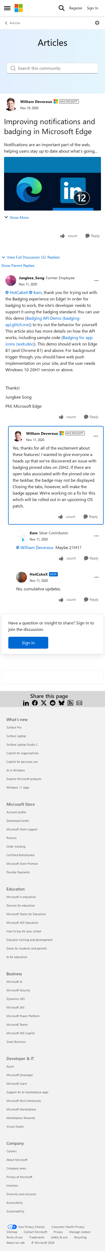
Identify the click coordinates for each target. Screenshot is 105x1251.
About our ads (15, 1243)
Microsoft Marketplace (21, 1109)
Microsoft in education (21, 897)
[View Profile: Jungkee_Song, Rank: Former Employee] (10, 280)
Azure (10, 1066)
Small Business (16, 1042)
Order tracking (15, 846)
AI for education (16, 957)
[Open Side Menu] (7, 8)
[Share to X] (44, 702)
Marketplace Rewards (20, 1118)
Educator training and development (29, 940)
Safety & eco (59, 1237)
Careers (11, 1151)
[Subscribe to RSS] (70, 702)
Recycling (80, 1237)
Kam (37, 292)
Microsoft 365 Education (22, 923)
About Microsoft (16, 1160)
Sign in (28, 642)
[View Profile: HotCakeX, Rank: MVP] (21, 577)
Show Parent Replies (17, 265)
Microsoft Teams (17, 1024)
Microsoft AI (14, 982)
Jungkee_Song (31, 277)
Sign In (92, 7)
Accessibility (14, 1203)
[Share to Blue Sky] (61, 702)
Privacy (58, 1232)
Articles (15, 23)
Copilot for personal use (22, 762)
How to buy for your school (23, 931)
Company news (16, 1168)
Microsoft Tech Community (23, 1101)
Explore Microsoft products (23, 779)
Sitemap (11, 1232)
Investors (12, 1185)
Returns (11, 838)
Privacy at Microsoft (19, 1177)
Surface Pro (13, 727)
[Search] (61, 8)
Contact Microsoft (35, 1232)
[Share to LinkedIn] (26, 702)
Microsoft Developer (19, 1075)
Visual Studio (15, 1126)
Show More (19, 217)
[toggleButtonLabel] (97, 23)
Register (75, 7)
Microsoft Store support (21, 829)
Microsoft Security (18, 990)
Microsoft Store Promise (22, 864)
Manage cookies (79, 1232)
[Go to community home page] (19, 8)
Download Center (17, 821)
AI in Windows (15, 770)
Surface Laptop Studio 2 (21, 744)
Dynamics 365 (15, 999)
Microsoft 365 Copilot (20, 1033)
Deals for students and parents (26, 948)
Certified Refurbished (20, 855)
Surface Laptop (16, 736)
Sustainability (15, 1211)
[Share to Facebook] (35, 702)
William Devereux (36, 101)
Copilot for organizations (22, 753)
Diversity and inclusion (21, 1194)
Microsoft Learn (16, 1083)
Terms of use (14, 1237)
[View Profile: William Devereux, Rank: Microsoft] (11, 104)
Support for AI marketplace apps (27, 1092)
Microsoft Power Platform (23, 1016)
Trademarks (36, 1237)
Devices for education (20, 905)
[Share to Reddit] (52, 702)
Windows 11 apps (17, 787)
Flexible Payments (18, 872)
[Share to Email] (79, 702)
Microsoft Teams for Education (26, 914)
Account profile (16, 812)
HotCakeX (19, 292)
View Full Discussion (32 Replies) (33, 257)
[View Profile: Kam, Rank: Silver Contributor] (21, 536)
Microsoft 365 (15, 1007)
